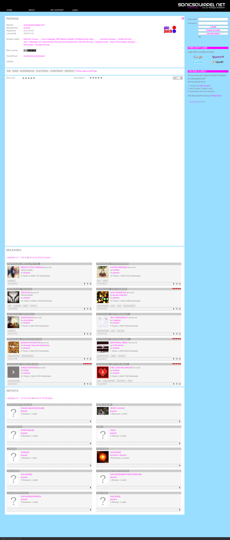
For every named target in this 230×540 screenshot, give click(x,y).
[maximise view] (182, 18)
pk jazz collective (120, 295)
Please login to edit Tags (86, 71)
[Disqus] (93, 121)
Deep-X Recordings (118, 42)
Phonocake (28, 45)
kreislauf (131, 42)
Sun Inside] (13, 471)
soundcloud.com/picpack (34, 56)
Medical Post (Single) (32, 267)
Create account (213, 30)
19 (46, 398)
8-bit (130, 381)
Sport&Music (14, 427)
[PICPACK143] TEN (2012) (19, 289)
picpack (27, 28)
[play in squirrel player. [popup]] (178, 78)
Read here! (216, 96)
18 (43, 398)
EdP (57, 39)
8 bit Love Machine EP (121, 368)
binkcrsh (27, 39)
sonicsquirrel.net (193, 101)
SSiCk (100, 427)
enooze (35, 39)
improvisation (129, 306)
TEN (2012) (26, 293)
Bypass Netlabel (67, 39)
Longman (117, 320)
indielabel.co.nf (35, 42)
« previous (10, 257)
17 (44, 257)
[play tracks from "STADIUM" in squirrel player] (90, 465)
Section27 (114, 455)
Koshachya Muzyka (31, 343)
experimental (103, 306)
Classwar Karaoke (108, 39)
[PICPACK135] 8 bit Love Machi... (113, 364)
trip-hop (120, 331)
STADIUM (12, 449)
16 (41, 257)
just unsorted (118, 293)
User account (204, 86)
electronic (121, 381)
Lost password (213, 34)
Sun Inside (102, 449)
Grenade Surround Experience (36, 345)
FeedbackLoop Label (84, 39)
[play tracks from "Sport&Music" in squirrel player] (90, 443)
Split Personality (119, 318)
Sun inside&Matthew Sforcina (112, 471)
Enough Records (42, 45)
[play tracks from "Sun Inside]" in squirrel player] (90, 487)
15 (39, 257)
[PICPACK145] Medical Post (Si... (24, 264)
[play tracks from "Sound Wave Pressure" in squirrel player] (90, 421)
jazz (113, 306)
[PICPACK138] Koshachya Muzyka (24, 339)
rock (119, 306)
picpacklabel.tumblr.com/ (34, 25)
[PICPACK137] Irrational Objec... (113, 339)
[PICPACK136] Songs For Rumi (23, 364)
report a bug (193, 8)
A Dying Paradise (119, 267)
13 (33, 257)
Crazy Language (48, 39)
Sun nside (102, 493)
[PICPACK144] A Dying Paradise (112, 264)
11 (25, 398)
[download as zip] (87, 283)
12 (31, 257)
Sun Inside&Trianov (18, 493)
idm (99, 281)
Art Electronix (118, 345)
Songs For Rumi (29, 368)
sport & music (104, 405)
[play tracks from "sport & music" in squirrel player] (179, 421)
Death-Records (124, 39)
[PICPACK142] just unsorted (112, 289)
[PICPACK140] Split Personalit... (113, 314)
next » (48, 257)
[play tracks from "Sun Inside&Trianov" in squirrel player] (90, 509)
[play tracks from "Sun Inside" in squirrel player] (179, 465)
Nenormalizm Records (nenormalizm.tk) (60, 42)
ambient (11, 281)
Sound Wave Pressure (19, 405)
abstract (121, 356)
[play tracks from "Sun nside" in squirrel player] (179, 509)
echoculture (28, 320)
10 (25, 257)
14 (36, 257)
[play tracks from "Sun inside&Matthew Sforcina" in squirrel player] (179, 487)
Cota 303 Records (85, 42)
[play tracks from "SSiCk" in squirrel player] (179, 443)
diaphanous (27, 318)
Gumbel (116, 270)
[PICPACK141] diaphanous (21, 314)
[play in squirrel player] (13, 272)
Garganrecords (101, 42)
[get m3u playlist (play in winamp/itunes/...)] (90, 283)
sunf (25, 42)
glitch (105, 281)
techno (33, 306)
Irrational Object (119, 343)
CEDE (26, 370)
